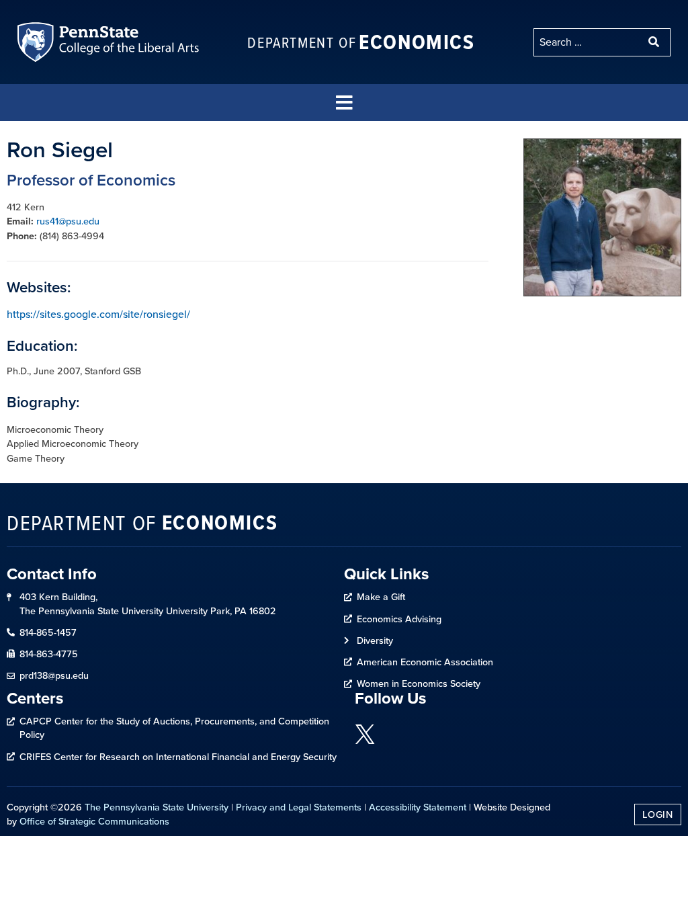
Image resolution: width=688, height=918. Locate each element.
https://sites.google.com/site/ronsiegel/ (98, 314)
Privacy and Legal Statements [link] (298, 807)
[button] (344, 102)
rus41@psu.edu (67, 221)
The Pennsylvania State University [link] (156, 807)
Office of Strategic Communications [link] (94, 821)
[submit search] (655, 42)
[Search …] (587, 42)
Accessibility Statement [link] (417, 807)
